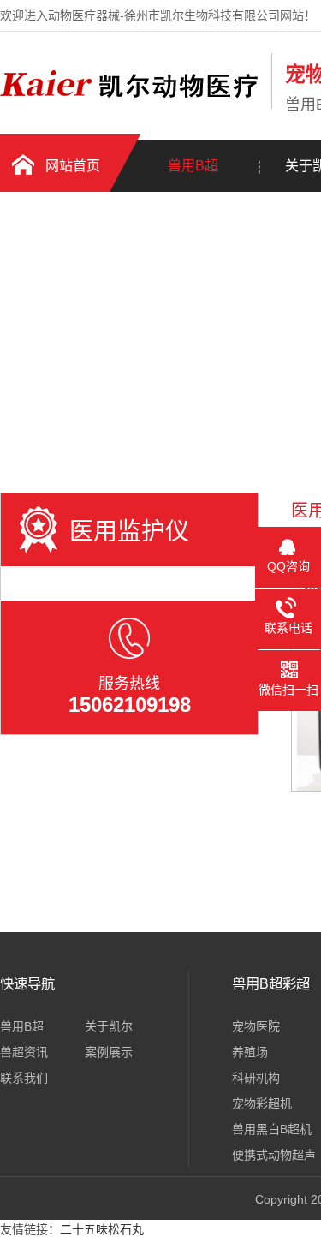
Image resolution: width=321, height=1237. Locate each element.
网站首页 (72, 165)
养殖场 (250, 1052)
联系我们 (24, 1078)
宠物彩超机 (262, 1103)
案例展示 (109, 1052)
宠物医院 (256, 1026)
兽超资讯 (24, 1052)
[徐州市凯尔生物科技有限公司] (131, 105)
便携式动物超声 (274, 1155)
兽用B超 (193, 165)
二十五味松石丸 (102, 1229)
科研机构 (256, 1078)
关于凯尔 (109, 1026)
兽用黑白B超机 (272, 1129)
